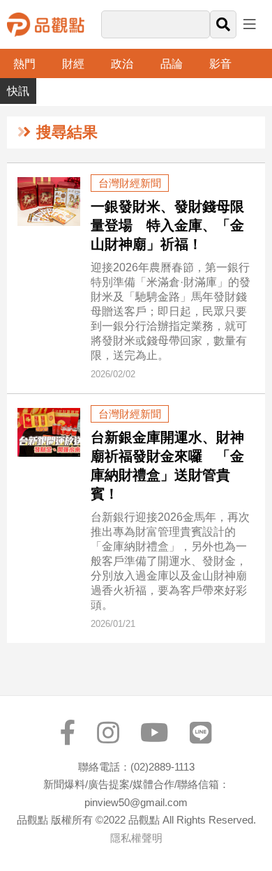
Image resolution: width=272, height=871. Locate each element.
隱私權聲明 (136, 838)
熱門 (24, 64)
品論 (171, 64)
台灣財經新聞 (129, 183)
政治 (122, 64)
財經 (73, 64)
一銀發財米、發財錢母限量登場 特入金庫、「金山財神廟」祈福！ (167, 225)
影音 (220, 64)
